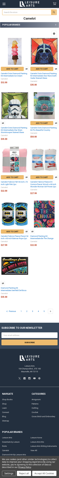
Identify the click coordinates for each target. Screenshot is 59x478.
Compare (26, 69)
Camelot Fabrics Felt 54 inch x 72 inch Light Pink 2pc (14, 183)
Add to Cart (12, 69)
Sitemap (5, 421)
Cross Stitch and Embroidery (43, 416)
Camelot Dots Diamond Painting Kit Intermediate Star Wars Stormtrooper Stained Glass (14, 130)
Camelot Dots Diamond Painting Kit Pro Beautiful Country (43, 129)
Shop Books (7, 399)
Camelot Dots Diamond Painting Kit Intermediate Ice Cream (14, 74)
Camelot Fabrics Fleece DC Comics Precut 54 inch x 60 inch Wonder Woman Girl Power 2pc (43, 184)
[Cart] (55, 4)
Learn (4, 408)
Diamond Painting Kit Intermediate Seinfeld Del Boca (13, 289)
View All (34, 450)
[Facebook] (24, 378)
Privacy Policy (24, 467)
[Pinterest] (39, 378)
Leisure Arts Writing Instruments (44, 446)
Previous (12, 311)
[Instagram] (29, 378)
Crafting (35, 408)
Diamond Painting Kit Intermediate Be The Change (41, 237)
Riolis (4, 446)
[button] (54, 34)
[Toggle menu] (4, 4)
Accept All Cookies (44, 473)
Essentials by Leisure (10, 442)
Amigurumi (36, 399)
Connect (5, 412)
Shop (4, 404)
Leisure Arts (7, 438)
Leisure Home (36, 438)
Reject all (24, 473)
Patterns (35, 404)
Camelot (5, 450)
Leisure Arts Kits (37, 442)
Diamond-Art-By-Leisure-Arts (14, 455)
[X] (19, 378)
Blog (4, 416)
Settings (8, 473)
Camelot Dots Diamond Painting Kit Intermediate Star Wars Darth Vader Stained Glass (43, 75)
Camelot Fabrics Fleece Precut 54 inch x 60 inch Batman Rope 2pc (14, 237)
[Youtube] (34, 378)
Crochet (35, 412)
